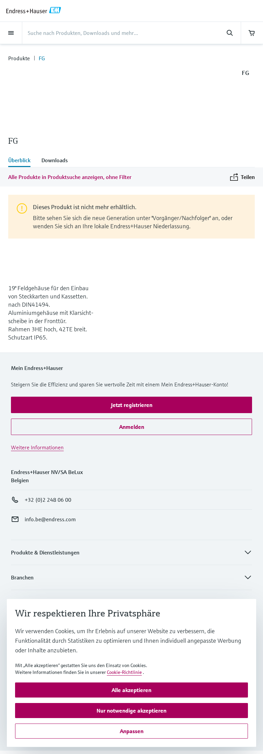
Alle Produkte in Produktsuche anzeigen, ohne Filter (70, 177)
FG (42, 58)
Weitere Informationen (37, 447)
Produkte (19, 58)
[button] (131, 405)
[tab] (22, 160)
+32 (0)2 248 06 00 (48, 499)
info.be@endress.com (50, 519)
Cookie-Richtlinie (124, 672)
